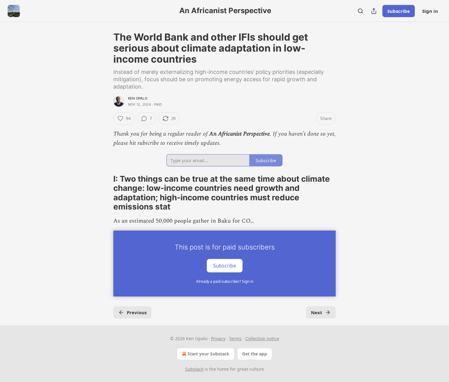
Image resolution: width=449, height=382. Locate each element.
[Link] (105, 193)
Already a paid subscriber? (224, 281)
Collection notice (262, 338)
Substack (194, 369)
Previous (137, 312)
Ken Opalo (137, 98)
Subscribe (398, 11)
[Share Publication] (374, 11)
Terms (235, 338)
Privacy (218, 338)
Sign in (430, 11)
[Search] (360, 11)
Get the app (254, 354)
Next (316, 312)
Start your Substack (208, 354)
